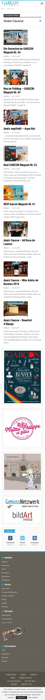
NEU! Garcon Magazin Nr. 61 (19, 204)
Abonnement (6, 588)
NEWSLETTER (26, 684)
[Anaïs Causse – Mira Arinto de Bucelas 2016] (16, 269)
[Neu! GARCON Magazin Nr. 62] (16, 153)
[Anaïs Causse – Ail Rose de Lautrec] (16, 229)
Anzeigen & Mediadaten (9, 592)
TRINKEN (33, 675)
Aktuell (15, 263)
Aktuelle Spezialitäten (15, 303)
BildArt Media (6, 615)
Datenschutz (5, 654)
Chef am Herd (30, 681)
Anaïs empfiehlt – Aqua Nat (19, 128)
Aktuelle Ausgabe (15, 32)
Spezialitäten (6, 576)
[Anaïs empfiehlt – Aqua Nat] (16, 117)
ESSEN (23, 675)
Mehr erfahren (33, 697)
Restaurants (5, 573)
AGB (3, 650)
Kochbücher (5, 565)
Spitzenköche (6, 580)
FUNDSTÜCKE (11, 675)
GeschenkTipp (15, 111)
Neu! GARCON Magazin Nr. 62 (20, 165)
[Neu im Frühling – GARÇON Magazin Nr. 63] (16, 77)
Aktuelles (5, 562)
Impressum (5, 657)
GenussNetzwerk (7, 619)
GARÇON (14, 684)
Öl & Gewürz (16, 223)
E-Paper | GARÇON (8, 596)
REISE (13, 678)
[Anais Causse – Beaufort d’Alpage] (16, 309)
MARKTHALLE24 (25, 678)
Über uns (4, 661)
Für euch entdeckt (14, 681)
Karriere (4, 599)
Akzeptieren (21, 697)
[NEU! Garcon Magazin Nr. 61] (16, 192)
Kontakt (4, 603)
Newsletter (5, 607)
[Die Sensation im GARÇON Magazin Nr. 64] (16, 37)
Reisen (4, 569)
